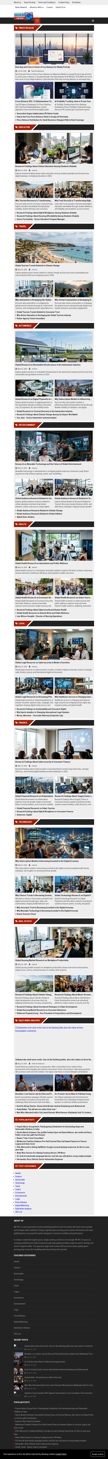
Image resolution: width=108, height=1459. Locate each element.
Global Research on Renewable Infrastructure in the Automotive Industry (47, 365)
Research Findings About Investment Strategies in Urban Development (47, 1007)
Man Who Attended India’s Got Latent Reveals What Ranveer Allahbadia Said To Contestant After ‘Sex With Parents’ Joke (55, 1112)
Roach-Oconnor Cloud (26, 914)
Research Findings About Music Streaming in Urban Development (74, 994)
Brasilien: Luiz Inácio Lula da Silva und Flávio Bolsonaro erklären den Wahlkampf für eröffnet (34, 1094)
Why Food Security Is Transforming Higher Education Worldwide (74, 200)
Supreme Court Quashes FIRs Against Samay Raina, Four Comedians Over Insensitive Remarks (59, 1393)
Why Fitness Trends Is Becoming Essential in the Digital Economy (34, 895)
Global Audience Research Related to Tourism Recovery (74, 498)
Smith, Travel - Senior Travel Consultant (31, 1447)
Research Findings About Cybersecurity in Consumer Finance (42, 762)
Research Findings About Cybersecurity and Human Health (42, 610)
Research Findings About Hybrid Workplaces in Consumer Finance (45, 811)
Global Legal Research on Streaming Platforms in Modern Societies (34, 697)
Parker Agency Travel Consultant (31, 318)
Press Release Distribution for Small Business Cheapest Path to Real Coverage (50, 120)
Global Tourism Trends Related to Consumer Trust (38, 312)
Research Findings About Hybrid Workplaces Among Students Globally (46, 213)
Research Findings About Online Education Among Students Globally (45, 166)
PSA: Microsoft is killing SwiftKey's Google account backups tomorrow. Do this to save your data (52, 1148)
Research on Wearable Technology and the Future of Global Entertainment (48, 464)
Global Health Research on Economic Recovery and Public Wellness (34, 597)
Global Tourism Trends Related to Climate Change (37, 265)
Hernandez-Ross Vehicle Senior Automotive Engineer (40, 1159)
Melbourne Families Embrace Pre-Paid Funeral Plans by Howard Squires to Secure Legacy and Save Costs (51, 1142)
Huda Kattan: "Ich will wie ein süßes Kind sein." (36, 1109)
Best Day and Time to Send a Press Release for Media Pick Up (42, 67)
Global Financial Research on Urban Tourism (36, 808)
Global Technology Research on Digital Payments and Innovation (74, 895)
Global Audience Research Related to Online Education (34, 498)
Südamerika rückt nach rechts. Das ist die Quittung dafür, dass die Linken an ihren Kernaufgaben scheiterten (54, 1059)
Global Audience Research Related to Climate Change (40, 510)
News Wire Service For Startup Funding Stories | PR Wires (41, 1153)
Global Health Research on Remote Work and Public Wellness (43, 613)
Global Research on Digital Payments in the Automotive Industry (34, 399)
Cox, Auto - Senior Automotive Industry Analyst (36, 418)
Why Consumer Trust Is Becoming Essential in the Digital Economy (45, 907)
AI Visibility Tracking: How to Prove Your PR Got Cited (74, 101)
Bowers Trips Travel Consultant (30, 1138)
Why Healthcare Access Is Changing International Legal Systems (74, 697)
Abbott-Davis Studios (25, 517)
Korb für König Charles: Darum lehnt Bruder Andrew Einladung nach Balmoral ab (51, 1106)
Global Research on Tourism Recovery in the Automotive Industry (44, 411)
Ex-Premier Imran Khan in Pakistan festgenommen (74, 1094)
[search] (93, 20)
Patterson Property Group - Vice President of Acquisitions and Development (49, 1013)
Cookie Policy (60, 1454)
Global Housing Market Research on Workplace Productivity (41, 960)
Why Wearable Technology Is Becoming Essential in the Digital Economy (47, 911)
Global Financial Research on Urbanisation (34, 796)
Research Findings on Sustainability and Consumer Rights (41, 709)
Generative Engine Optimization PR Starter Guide (37, 113)
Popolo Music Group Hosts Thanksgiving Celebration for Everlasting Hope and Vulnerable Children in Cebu (49, 1128)
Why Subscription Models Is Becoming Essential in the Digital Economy (47, 861)
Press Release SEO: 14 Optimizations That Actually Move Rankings (34, 101)
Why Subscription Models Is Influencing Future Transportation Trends (74, 399)
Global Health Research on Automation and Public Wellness (41, 563)
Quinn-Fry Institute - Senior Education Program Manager (41, 219)
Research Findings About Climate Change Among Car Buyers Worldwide (47, 414)
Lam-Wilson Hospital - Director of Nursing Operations (39, 616)
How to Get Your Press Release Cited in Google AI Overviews (42, 117)
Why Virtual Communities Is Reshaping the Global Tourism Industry (74, 300)
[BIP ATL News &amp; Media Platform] (24, 16)
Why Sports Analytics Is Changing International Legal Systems (43, 712)
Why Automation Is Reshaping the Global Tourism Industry (34, 300)
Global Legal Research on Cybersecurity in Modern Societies (42, 662)
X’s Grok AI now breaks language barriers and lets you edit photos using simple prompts (54, 1156)
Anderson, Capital (24, 815)
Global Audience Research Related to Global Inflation (39, 514)
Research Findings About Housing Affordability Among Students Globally (48, 216)
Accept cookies (97, 1454)
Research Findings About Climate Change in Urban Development (34, 994)
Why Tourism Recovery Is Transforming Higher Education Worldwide (34, 200)
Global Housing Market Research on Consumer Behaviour (41, 1010)
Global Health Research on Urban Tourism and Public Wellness (74, 597)
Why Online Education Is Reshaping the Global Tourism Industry (44, 315)
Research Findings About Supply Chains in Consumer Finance (74, 796)
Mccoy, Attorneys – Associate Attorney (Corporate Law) (40, 715)
